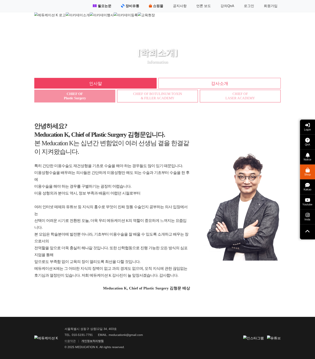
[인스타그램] (253, 338)
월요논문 (104, 6)
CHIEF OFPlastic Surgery (75, 96)
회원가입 (271, 6)
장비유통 (132, 6)
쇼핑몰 (158, 6)
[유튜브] (274, 338)
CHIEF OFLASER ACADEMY (240, 96)
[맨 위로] (307, 231)
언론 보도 (203, 6)
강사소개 (219, 83)
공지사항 (180, 6)
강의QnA (227, 6)
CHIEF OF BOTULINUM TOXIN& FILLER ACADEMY (157, 96)
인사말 (95, 83)
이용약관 (70, 341)
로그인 (249, 6)
